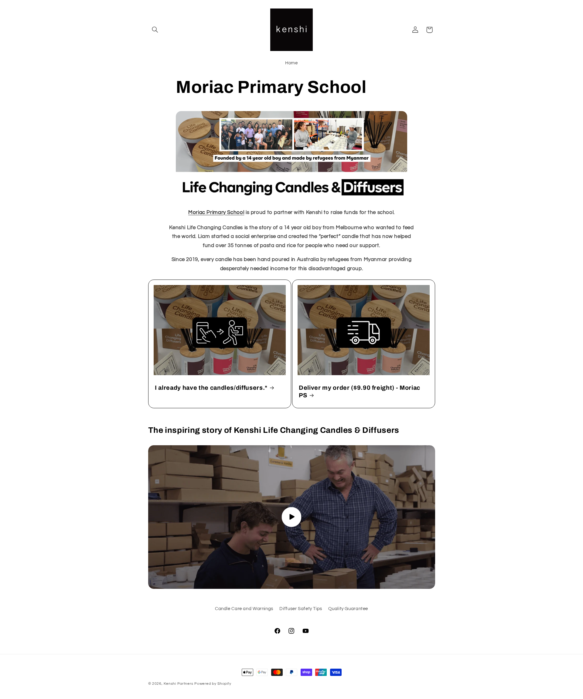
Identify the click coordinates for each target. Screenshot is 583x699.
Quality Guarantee (348, 608)
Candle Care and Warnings (244, 608)
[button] (155, 30)
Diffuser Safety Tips (300, 608)
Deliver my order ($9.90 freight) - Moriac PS (359, 392)
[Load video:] (291, 517)
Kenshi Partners (178, 683)
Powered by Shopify (212, 683)
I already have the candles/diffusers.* (211, 388)
